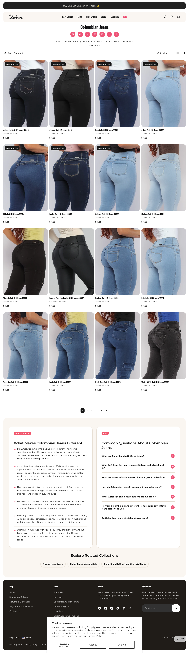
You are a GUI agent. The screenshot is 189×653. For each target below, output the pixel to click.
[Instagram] (99, 608)
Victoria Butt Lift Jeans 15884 (15, 298)
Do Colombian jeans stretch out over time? (125, 518)
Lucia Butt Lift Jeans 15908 (60, 381)
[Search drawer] (165, 17)
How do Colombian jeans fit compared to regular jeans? (132, 487)
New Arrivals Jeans (53, 564)
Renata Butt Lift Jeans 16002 (106, 130)
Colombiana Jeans (58, 301)
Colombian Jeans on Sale (83, 564)
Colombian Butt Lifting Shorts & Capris (125, 564)
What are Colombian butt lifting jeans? (123, 456)
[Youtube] (118, 608)
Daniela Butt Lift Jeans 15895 (106, 298)
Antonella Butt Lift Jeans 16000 (16, 130)
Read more (94, 46)
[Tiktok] (130, 608)
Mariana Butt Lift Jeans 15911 (152, 214)
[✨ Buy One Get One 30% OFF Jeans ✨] (94, 5)
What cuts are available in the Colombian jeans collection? (133, 477)
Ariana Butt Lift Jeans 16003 (152, 130)
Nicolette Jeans (10, 133)
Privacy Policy (95, 636)
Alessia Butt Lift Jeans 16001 (60, 130)
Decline (121, 644)
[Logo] (16, 17)
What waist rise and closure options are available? (129, 496)
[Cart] (178, 17)
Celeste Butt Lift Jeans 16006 (107, 214)
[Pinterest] (124, 608)
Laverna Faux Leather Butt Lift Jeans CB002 (66, 298)
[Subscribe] (176, 608)
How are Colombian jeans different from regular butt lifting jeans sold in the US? (134, 507)
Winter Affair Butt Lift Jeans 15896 (155, 381)
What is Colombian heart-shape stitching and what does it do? (133, 466)
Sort (15, 53)
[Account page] (172, 17)
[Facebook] (106, 608)
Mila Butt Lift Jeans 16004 (13, 214)
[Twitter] (112, 608)
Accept (93, 644)
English (13, 637)
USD (28, 637)
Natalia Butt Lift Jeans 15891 (152, 298)
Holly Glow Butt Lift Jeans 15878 (108, 381)
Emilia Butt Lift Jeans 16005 (60, 214)
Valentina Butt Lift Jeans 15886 (15, 381)
